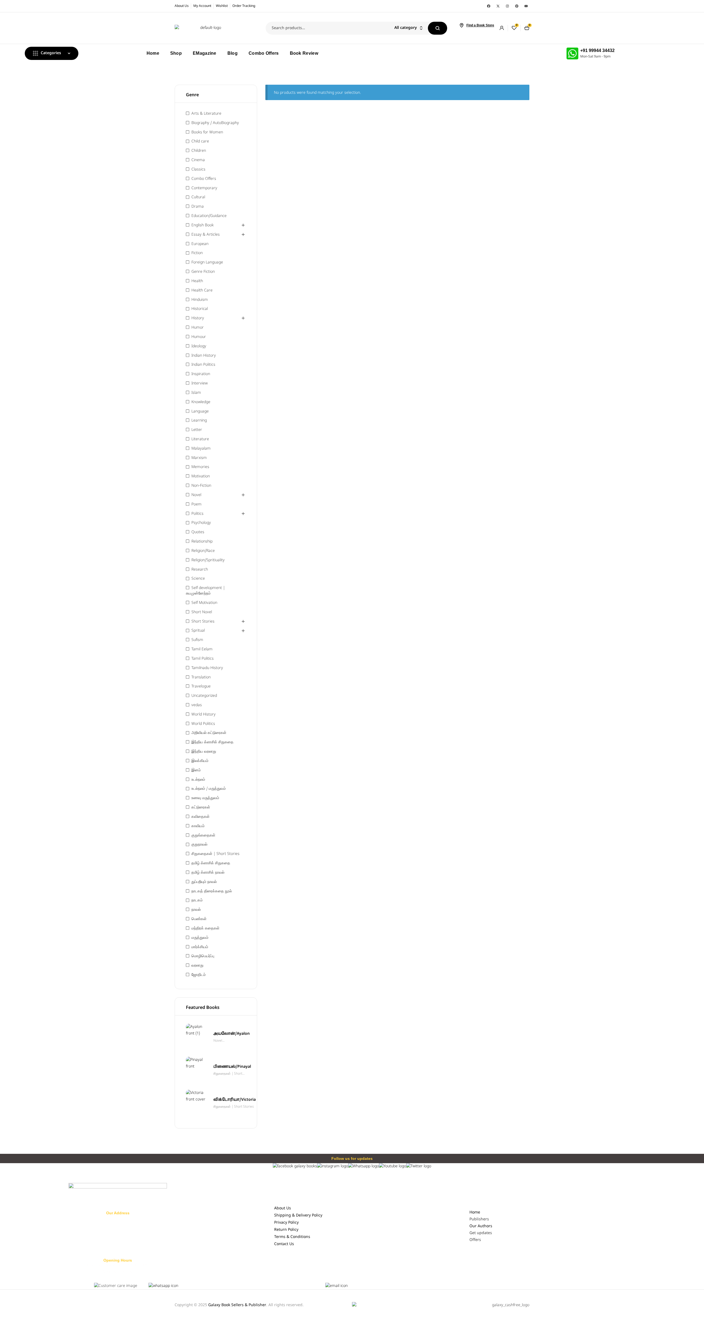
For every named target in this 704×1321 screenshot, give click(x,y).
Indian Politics (203, 364)
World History (203, 714)
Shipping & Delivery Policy (298, 1215)
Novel (196, 495)
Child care (200, 141)
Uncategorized (204, 695)
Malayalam (201, 448)
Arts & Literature (206, 113)
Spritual (198, 630)
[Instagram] (507, 6)
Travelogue (201, 686)
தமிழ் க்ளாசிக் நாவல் (207, 872)
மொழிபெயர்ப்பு (202, 956)
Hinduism (199, 300)
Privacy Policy (286, 1222)
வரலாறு (197, 965)
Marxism (199, 458)
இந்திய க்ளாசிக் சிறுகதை (212, 742)
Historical (199, 309)
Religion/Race (203, 551)
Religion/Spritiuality (208, 560)
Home (474, 1212)
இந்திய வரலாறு (203, 751)
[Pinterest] (516, 6)
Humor (197, 327)
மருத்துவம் (199, 937)
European (199, 244)
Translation (201, 677)
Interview (199, 383)
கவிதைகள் (200, 816)
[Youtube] (526, 6)
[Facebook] (488, 6)
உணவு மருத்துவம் (205, 798)
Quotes (197, 532)
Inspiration (200, 374)
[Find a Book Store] (461, 25)
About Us (282, 1208)
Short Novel (201, 612)
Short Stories (203, 621)
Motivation (200, 476)
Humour (198, 337)
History (197, 318)
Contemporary (204, 188)
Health (197, 281)
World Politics (203, 724)
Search (437, 28)
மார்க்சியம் (199, 947)
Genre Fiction (203, 271)
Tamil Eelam (202, 649)
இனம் (196, 770)
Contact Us (284, 1244)
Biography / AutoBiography (215, 123)
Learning (199, 420)
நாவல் (196, 909)
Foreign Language (207, 262)
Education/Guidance (209, 216)
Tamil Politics (202, 658)
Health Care (202, 290)
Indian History (203, 355)
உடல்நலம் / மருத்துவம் (208, 788)
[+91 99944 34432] (572, 53)
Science (198, 578)
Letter (196, 430)
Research (199, 569)
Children (198, 150)
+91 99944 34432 (597, 50)
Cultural (198, 197)
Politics (197, 513)
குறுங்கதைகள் (203, 835)
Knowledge (200, 402)
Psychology (201, 523)
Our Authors (480, 1226)
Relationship (202, 541)
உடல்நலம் (198, 779)
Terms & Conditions (292, 1237)
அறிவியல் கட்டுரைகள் (208, 733)
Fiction (197, 253)
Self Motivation (204, 603)
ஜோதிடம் (198, 975)
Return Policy (286, 1230)
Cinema (198, 160)
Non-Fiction (201, 485)
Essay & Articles (205, 234)
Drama (197, 206)
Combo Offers (203, 179)
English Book (202, 225)
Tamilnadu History (207, 668)
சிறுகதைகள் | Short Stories (215, 854)
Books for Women (207, 132)
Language (200, 411)
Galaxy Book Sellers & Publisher (237, 1305)
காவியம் (198, 826)
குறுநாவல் (199, 844)
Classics (198, 169)
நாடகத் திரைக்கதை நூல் (211, 891)
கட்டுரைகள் (200, 807)
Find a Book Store (480, 25)
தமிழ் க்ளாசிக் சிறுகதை (210, 863)
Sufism (197, 640)
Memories (200, 467)
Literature (200, 439)
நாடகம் (197, 900)
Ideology (198, 346)
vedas (196, 705)
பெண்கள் (199, 919)
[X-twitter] (498, 6)
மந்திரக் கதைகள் (205, 928)
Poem (196, 504)
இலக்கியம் (199, 761)
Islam (196, 392)
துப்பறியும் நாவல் (204, 882)
